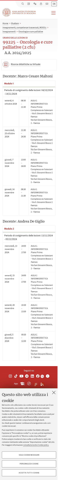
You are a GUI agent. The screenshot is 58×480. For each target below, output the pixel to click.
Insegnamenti (9, 31)
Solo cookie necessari (29, 455)
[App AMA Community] (42, 383)
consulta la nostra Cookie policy (36, 445)
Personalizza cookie (29, 463)
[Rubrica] (29, 4)
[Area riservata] (41, 4)
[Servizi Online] (35, 4)
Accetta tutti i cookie (29, 472)
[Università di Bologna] (19, 12)
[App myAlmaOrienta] (29, 383)
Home (5, 23)
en (54, 3)
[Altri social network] (48, 376)
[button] (47, 13)
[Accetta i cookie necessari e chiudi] (54, 392)
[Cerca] (23, 4)
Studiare (15, 23)
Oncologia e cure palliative (30, 31)
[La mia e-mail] (47, 4)
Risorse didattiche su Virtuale (25, 64)
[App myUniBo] (22, 383)
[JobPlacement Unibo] (35, 383)
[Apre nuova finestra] (10, 376)
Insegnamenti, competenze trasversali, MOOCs (24, 27)
